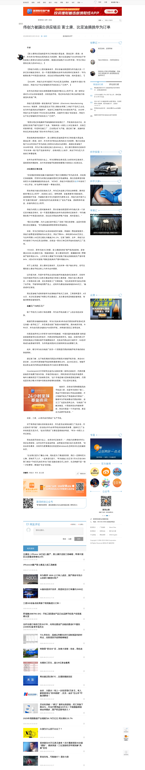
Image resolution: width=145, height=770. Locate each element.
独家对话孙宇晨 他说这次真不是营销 (105, 115)
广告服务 (102, 527)
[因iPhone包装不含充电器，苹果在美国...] (106, 224)
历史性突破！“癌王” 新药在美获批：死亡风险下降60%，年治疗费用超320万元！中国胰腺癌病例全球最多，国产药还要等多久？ (61, 707)
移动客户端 (114, 2)
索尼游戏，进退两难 (105, 48)
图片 (67, 2)
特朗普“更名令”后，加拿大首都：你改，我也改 (61, 649)
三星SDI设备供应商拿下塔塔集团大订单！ (42, 603)
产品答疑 (93, 535)
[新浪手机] (117, 471)
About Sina (112, 527)
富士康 (41, 473)
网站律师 (102, 535)
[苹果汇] (106, 482)
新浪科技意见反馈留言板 (100, 519)
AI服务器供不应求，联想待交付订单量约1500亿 (61, 589)
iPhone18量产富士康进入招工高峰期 (40, 565)
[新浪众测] (117, 482)
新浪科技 (41, 20)
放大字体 (82, 36)
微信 (100, 36)
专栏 (73, 2)
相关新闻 (30, 548)
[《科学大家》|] (106, 195)
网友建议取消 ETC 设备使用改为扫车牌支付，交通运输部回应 (107, 89)
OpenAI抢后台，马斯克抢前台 (108, 60)
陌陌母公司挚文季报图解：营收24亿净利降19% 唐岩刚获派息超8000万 (109, 73)
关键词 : (26, 473)
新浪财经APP (67, 36)
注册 (105, 2)
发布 (78, 539)
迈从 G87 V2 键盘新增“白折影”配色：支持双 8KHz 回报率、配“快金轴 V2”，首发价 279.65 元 (107, 104)
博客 (61, 2)
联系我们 (93, 531)
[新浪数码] (106, 471)
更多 (79, 2)
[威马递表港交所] (106, 166)
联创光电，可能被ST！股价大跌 (54, 757)
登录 (64, 539)
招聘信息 (102, 531)
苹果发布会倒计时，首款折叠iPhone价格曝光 (107, 109)
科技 (56, 2)
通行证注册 (112, 531)
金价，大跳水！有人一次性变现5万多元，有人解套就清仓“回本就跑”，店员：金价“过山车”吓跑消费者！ (61, 693)
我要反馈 (83, 473)
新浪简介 (93, 527)
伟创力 (31, 473)
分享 (106, 36)
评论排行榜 (114, 84)
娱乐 (50, 2)
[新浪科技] (94, 471)
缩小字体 (76, 36)
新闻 (33, 2)
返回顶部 (126, 760)
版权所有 (111, 543)
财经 (44, 2)
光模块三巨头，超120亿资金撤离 (55, 663)
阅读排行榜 (98, 84)
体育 (38, 2)
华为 (36, 473)
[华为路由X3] (106, 309)
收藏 (88, 36)
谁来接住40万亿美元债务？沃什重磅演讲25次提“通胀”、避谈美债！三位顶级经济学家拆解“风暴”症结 (61, 745)
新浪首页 (26, 2)
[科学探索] (94, 482)
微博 (94, 36)
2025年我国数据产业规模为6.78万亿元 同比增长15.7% (48, 718)
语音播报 (126, 745)
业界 (46, 20)
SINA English (113, 535)
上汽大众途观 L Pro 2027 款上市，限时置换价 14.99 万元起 (107, 96)
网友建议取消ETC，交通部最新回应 (56, 677)
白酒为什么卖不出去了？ (51, 729)
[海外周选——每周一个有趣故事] (106, 449)
